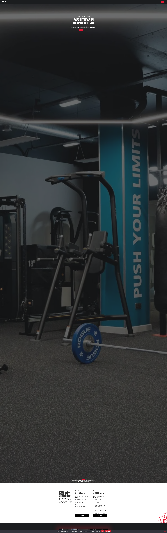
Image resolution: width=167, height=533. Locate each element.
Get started (82, 515)
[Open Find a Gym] (144, 1)
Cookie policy (108, 531)
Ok (102, 531)
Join (81, 29)
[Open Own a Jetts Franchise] (158, 1)
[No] (165, 531)
